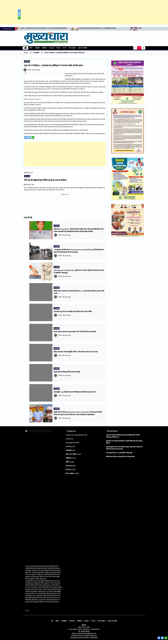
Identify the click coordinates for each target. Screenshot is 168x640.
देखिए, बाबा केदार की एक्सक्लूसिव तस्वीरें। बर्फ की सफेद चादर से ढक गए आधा (76, 352)
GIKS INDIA (94, 637)
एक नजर (64, 48)
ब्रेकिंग (31, 48)
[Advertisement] (83, 12)
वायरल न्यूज (51, 48)
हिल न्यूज (58, 48)
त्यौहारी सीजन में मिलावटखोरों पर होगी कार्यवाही (67, 372)
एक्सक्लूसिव (37, 48)
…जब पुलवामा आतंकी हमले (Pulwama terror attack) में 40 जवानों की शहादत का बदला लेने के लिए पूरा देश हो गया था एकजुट (79, 251)
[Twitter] (19, 14)
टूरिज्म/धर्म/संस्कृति (82, 48)
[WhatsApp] (19, 18)
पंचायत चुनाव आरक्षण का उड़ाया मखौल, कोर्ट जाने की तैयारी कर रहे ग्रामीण (75, 332)
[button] (135, 48)
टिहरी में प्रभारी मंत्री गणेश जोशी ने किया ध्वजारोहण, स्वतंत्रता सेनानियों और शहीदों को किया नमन (106, 28)
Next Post (27, 172)
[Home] (25, 48)
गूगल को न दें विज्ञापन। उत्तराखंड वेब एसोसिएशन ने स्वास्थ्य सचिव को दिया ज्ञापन (53, 65)
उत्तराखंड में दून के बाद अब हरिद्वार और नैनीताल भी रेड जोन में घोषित (73, 311)
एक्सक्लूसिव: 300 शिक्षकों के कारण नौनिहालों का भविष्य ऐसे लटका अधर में (75, 392)
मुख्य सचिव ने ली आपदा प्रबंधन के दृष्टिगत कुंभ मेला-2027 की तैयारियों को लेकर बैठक (45, 28)
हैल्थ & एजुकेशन (72, 48)
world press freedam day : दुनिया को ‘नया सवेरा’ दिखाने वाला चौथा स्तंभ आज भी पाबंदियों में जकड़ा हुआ (79, 271)
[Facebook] (19, 11)
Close (27, 610)
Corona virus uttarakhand (74, 435)
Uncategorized (71, 442)
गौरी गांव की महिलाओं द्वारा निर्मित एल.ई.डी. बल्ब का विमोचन (45, 180)
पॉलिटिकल (44, 48)
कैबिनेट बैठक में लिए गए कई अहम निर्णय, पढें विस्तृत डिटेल (120, 456)
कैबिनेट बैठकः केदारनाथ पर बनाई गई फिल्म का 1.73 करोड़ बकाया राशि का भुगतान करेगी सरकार (79, 292)
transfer (68, 439)
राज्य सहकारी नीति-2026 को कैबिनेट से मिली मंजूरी (119, 453)
